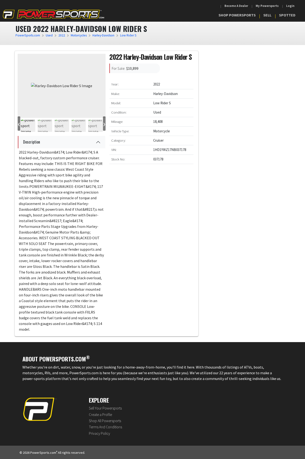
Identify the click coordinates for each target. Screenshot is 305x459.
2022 (61, 35)
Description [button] (31, 142)
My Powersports (267, 6)
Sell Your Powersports (105, 408)
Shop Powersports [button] (237, 15)
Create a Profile (100, 414)
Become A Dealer (236, 6)
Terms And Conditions (105, 426)
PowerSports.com (27, 35)
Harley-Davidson (103, 35)
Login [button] (290, 6)
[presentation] (19, 123)
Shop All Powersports (105, 420)
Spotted (287, 15)
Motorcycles (79, 35)
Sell (267, 15)
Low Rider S (128, 35)
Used (49, 35)
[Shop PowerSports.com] (53, 14)
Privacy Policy (99, 433)
